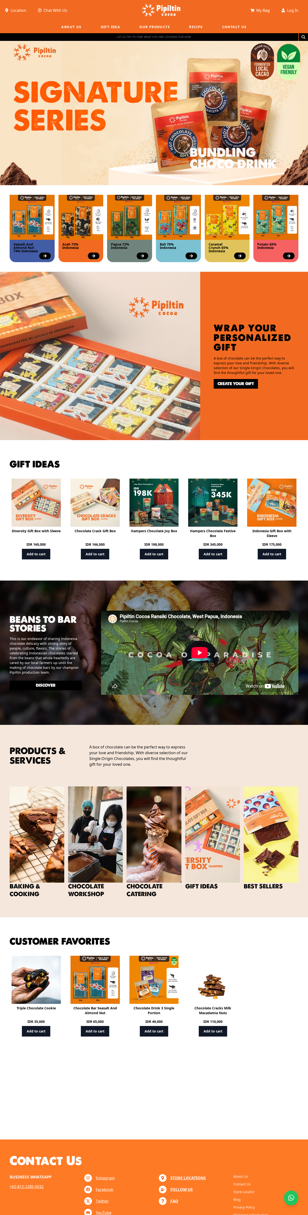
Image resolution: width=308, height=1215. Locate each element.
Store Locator (244, 1192)
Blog (237, 1199)
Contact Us (242, 1184)
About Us (240, 1176)
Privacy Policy (244, 1207)
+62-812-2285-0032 (27, 1186)
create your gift (236, 383)
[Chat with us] (291, 1197)
